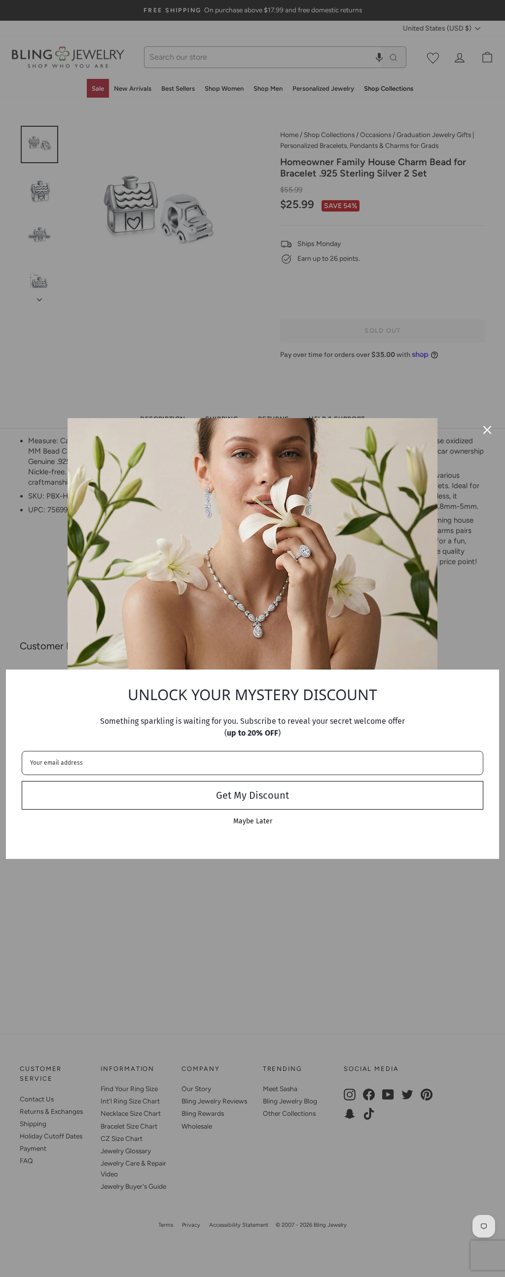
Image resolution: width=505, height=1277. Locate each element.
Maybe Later (252, 821)
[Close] (487, 430)
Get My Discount (252, 795)
